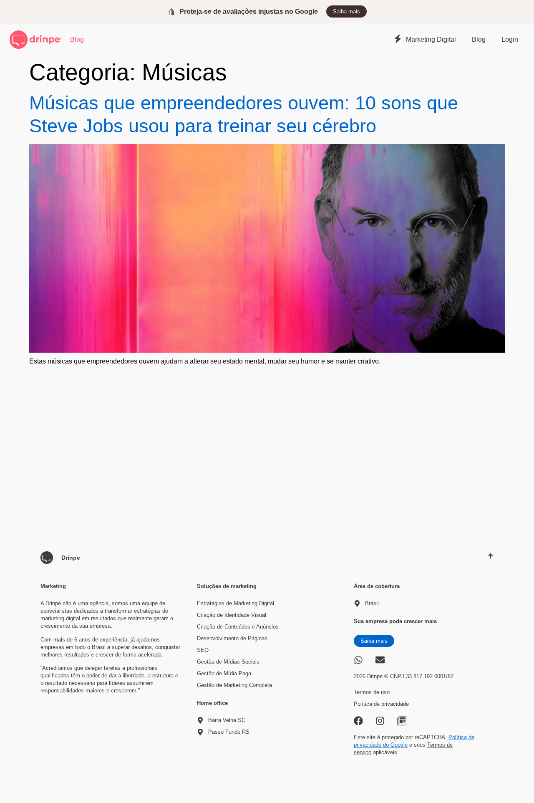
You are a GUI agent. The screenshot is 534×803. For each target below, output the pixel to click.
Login (509, 39)
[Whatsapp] (358, 659)
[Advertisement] (267, 431)
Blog (77, 39)
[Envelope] (380, 659)
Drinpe (70, 557)
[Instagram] (380, 720)
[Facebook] (358, 720)
